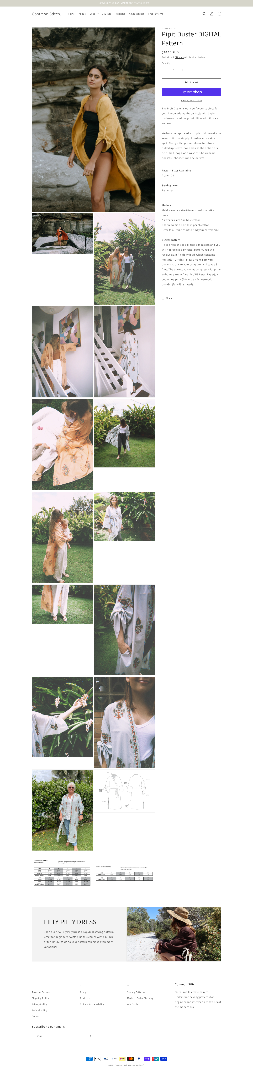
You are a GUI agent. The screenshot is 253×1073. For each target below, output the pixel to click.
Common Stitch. (121, 1065)
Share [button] (169, 298)
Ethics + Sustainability (92, 1004)
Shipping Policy (40, 998)
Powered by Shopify (136, 1065)
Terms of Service (41, 992)
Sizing (83, 992)
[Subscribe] (90, 1036)
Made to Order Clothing (140, 998)
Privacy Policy (39, 1004)
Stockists (84, 998)
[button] (94, 13)
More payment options (191, 100)
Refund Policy (39, 1010)
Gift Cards (132, 1004)
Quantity (166, 63)
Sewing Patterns (136, 992)
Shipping (179, 57)
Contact (36, 1016)
